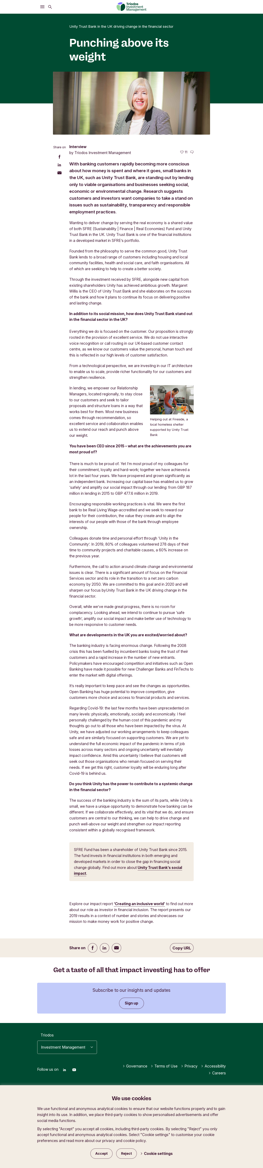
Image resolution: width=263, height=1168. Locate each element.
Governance (136, 1066)
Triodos (47, 1035)
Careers (219, 1073)
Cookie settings (158, 1153)
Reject (126, 1153)
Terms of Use (166, 1066)
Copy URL (182, 948)
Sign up (131, 1003)
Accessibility (215, 1066)
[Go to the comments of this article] (192, 152)
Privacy (191, 1066)
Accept (101, 1153)
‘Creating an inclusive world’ (139, 903)
